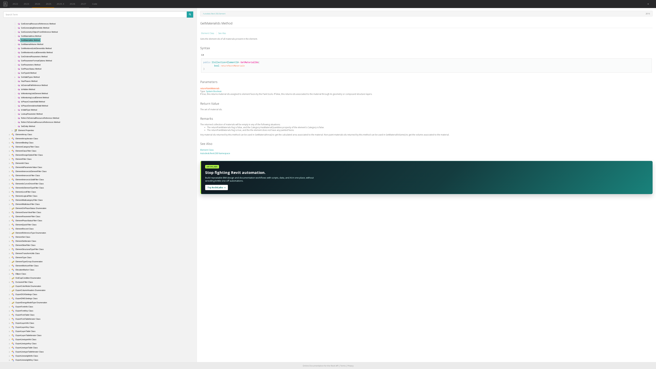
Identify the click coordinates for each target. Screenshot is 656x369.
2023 (26, 3)
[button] (647, 4)
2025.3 (60, 3)
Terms (343, 366)
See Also (222, 33)
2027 (83, 3)
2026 (72, 3)
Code (94, 3)
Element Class (208, 33)
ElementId (232, 62)
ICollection (219, 62)
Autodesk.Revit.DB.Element (214, 13)
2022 (15, 3)
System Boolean (214, 91)
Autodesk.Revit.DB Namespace (215, 153)
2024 (37, 3)
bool (216, 65)
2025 (48, 3)
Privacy (350, 366)
